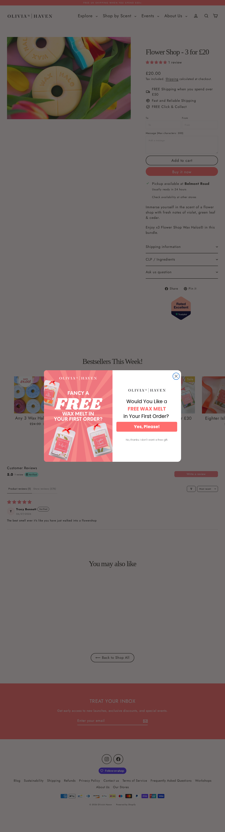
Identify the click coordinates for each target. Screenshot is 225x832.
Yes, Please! (147, 427)
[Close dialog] (176, 376)
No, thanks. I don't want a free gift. (147, 440)
